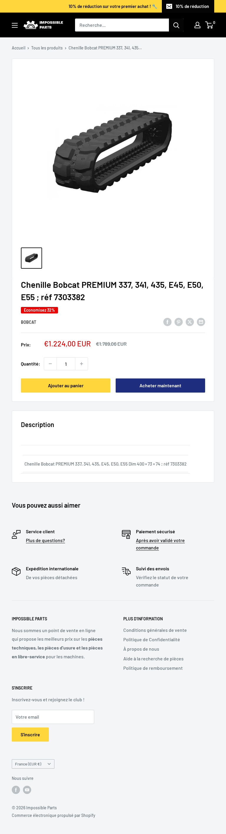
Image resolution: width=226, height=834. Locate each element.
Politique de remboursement (153, 668)
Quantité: (30, 363)
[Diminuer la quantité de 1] (50, 364)
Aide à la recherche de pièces (153, 658)
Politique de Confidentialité (151, 639)
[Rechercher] (176, 25)
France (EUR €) (28, 763)
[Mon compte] (197, 25)
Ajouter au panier (66, 385)
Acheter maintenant (160, 385)
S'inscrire (30, 734)
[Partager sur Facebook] (167, 321)
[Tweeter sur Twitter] (190, 321)
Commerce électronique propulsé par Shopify (53, 815)
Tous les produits (47, 47)
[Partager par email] (201, 321)
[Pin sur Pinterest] (179, 321)
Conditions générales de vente (155, 630)
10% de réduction (192, 6)
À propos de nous (141, 649)
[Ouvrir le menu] (15, 25)
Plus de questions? (45, 540)
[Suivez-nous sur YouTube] (27, 789)
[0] (209, 25)
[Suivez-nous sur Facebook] (16, 789)
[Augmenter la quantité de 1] (81, 364)
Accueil (18, 47)
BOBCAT (28, 322)
